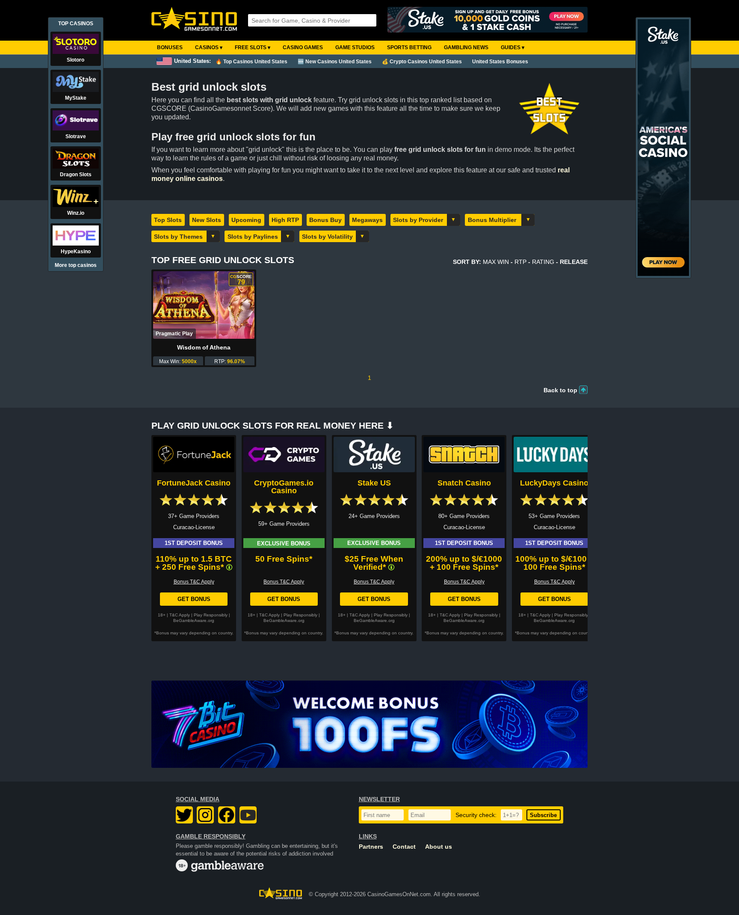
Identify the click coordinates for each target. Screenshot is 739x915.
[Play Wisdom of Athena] (203, 305)
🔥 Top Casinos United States (251, 62)
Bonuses (170, 47)
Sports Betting (409, 47)
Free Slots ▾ (252, 47)
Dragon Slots (76, 175)
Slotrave (75, 136)
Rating (543, 261)
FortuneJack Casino (194, 483)
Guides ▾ (512, 47)
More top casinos (76, 265)
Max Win (496, 261)
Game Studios (355, 47)
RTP (520, 261)
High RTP (285, 219)
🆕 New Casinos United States (335, 62)
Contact (404, 847)
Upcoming (246, 219)
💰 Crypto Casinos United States (422, 62)
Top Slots (168, 219)
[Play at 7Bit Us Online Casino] (369, 724)
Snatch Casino (464, 483)
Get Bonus (193, 599)
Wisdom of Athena (204, 347)
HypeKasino (76, 252)
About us (438, 847)
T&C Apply (179, 615)
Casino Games (303, 47)
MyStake (75, 98)
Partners (371, 847)
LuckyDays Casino (554, 483)
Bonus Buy (325, 219)
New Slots (206, 219)
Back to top (560, 390)
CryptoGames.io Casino (283, 487)
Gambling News (466, 47)
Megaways (367, 219)
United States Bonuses (500, 62)
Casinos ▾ (208, 47)
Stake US (374, 483)
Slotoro (75, 60)
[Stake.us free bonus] (487, 20)
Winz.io (75, 213)
